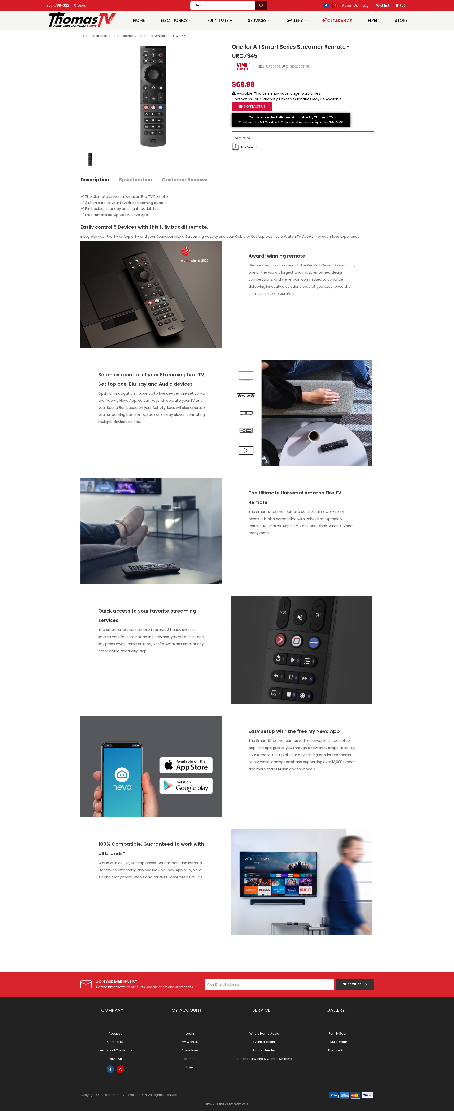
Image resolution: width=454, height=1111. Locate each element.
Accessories (124, 36)
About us (115, 1033)
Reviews (115, 1058)
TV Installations (264, 1041)
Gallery (294, 20)
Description (95, 179)
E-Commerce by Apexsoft (227, 1103)
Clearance (339, 21)
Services (257, 20)
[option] (152, 96)
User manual (248, 147)
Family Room (339, 1033)
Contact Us (249, 122)
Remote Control (152, 36)
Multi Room (338, 1041)
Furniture (218, 20)
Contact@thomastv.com (287, 122)
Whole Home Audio (264, 1033)
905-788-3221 (58, 5)
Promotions (190, 1050)
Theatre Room (339, 1050)
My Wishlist (190, 1041)
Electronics (174, 20)
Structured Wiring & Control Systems (264, 1058)
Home (139, 20)
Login (190, 1033)
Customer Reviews (184, 179)
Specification (135, 179)
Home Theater (264, 1050)
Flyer (373, 20)
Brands (189, 1058)
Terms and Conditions (115, 1050)
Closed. (80, 5)
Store (401, 20)
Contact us (115, 1041)
